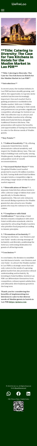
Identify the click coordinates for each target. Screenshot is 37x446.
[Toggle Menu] (2, 10)
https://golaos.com (17, 302)
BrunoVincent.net (20, 388)
